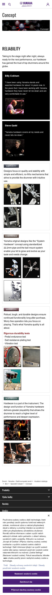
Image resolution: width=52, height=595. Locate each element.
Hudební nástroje (40, 481)
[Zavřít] (49, 515)
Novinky (5, 503)
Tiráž (5, 565)
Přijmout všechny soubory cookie (26, 589)
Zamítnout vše (26, 581)
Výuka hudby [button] (7, 497)
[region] (26, 553)
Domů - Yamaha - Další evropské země (17, 481)
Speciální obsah (17, 484)
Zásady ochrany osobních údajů (23, 565)
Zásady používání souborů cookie (24, 566)
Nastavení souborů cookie (26, 573)
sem (5, 558)
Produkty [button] (5, 490)
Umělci (5, 510)
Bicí (6, 484)
